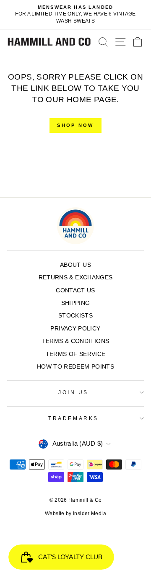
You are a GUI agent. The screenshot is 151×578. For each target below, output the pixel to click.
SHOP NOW (75, 125)
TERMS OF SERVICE (76, 354)
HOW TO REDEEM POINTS (75, 367)
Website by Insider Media (75, 513)
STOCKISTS (75, 315)
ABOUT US (75, 265)
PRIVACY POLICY (75, 328)
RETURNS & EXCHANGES (76, 277)
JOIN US (73, 392)
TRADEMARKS (73, 418)
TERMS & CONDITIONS (75, 341)
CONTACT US (75, 290)
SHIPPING (75, 303)
